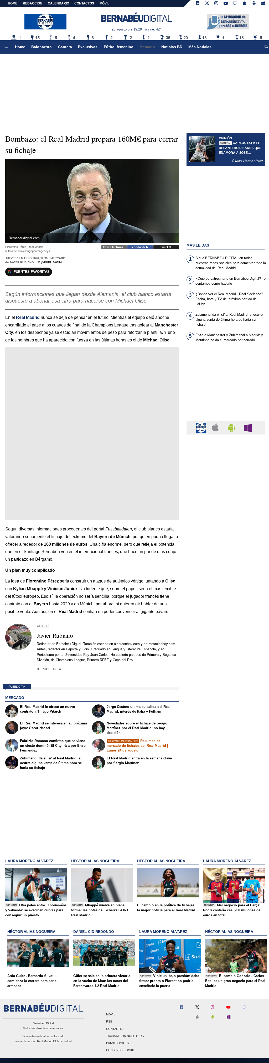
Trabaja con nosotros (125, 1036)
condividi (139, 247)
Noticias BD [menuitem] (171, 47)
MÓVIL (104, 3)
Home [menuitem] (20, 47)
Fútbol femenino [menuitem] (118, 47)
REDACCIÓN (32, 3)
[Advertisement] (226, 385)
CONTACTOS (84, 3)
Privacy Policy (118, 1043)
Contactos (115, 1028)
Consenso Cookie (120, 1050)
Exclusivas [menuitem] (87, 47)
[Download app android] (253, 3)
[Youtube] (225, 3)
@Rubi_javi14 (51, 262)
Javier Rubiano (21, 262)
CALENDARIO (58, 3)
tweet (165, 247)
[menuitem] (7, 47)
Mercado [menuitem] (147, 47)
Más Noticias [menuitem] (199, 47)
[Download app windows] (263, 3)
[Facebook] (197, 3)
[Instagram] (216, 3)
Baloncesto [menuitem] (41, 47)
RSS (109, 1021)
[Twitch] (235, 3)
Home (12, 3)
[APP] (202, 428)
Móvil (110, 1014)
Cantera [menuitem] (65, 47)
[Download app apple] (244, 3)
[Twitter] (207, 3)
